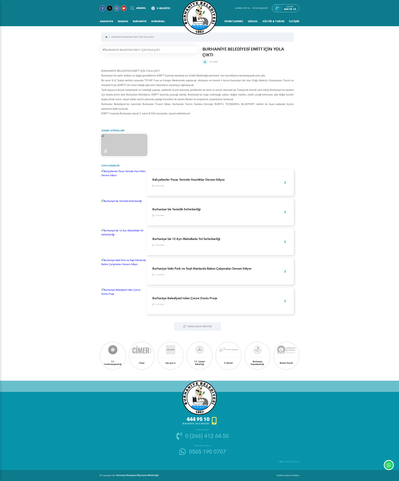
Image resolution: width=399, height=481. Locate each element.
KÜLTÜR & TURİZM (273, 21)
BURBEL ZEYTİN (242, 8)
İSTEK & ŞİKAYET (260, 8)
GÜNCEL (253, 21)
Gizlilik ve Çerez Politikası (287, 475)
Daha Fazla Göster (200, 326)
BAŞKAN (123, 21)
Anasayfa (106, 21)
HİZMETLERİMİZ (233, 21)
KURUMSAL (158, 21)
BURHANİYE (140, 21)
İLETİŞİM (294, 21)
